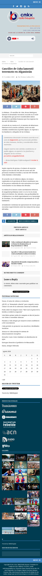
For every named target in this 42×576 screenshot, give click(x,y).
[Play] (9, 38)
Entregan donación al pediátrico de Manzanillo (18, 342)
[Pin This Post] (25, 106)
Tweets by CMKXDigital (10, 393)
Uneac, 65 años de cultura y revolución (15, 301)
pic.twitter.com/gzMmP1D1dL (14, 156)
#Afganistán (14, 140)
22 (32, 368)
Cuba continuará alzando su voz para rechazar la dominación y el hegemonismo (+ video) (24, 243)
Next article (21, 229)
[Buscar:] (21, 55)
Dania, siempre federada (10, 346)
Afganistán (11, 221)
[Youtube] (25, 6)
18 (10, 368)
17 (4, 368)
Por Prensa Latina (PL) (26, 77)
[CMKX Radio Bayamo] (21, 16)
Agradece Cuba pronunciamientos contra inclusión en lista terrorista (23, 253)
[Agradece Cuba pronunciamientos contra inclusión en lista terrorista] (6, 256)
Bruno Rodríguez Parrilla (28, 221)
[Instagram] (21, 6)
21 (26, 368)
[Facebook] (13, 6)
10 (4, 365)
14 (26, 365)
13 (21, 365)
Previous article (21, 227)
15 (32, 365)
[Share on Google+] (35, 106)
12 (15, 365)
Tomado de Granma (31, 248)
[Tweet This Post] (16, 106)
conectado (22, 283)
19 (15, 368)
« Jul (3, 379)
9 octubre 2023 (9, 77)
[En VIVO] (28, 6)
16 (37, 365)
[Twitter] (17, 6)
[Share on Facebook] (7, 106)
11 (10, 365)
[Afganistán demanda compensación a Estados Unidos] (6, 266)
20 (21, 368)
